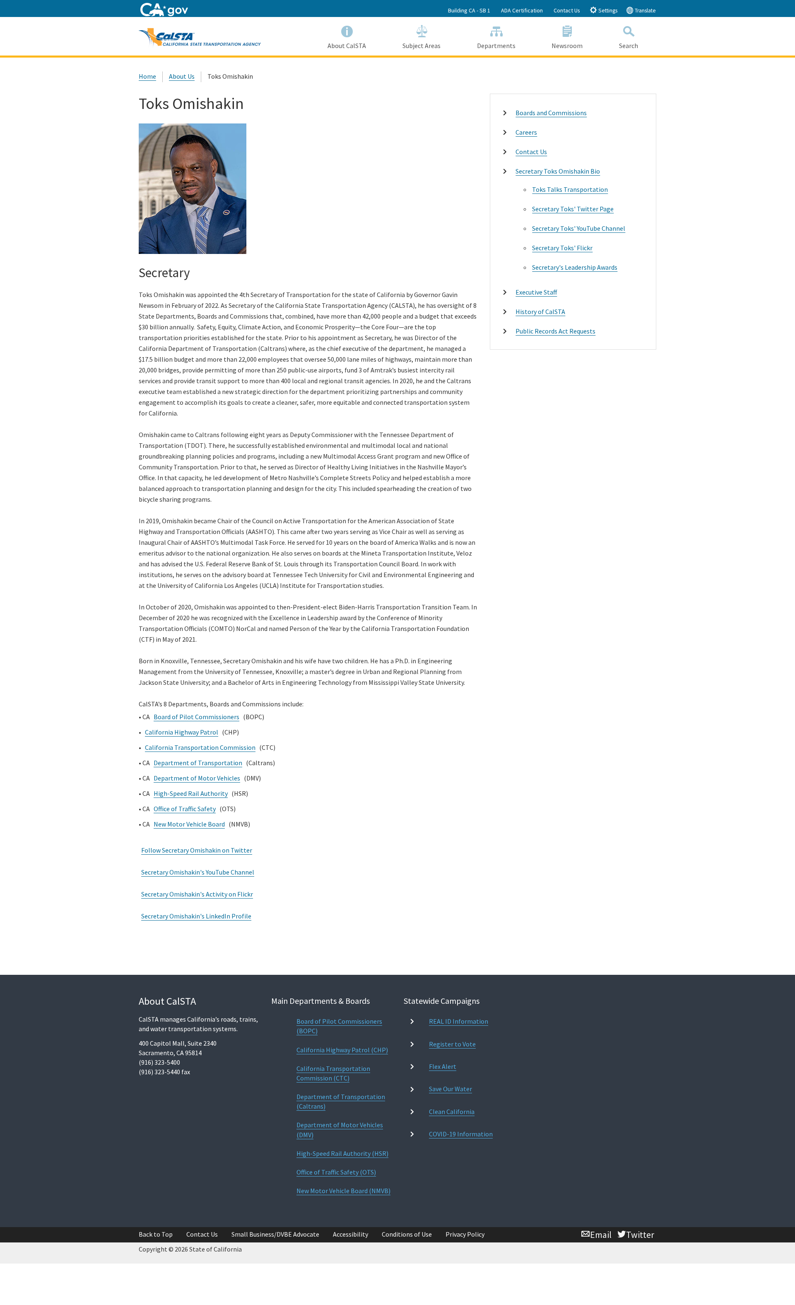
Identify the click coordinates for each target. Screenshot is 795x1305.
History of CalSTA (540, 311)
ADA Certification (522, 10)
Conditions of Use (407, 1234)
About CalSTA (347, 45)
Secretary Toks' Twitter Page (573, 209)
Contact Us (567, 10)
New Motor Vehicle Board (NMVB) (343, 1191)
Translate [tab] (645, 10)
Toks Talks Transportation (570, 189)
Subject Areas (421, 45)
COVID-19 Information (461, 1134)
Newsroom (567, 45)
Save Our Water (450, 1089)
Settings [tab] (607, 10)
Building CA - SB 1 (469, 10)
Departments (496, 45)
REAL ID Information (458, 1021)
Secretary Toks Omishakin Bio (558, 171)
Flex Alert (442, 1066)
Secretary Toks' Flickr (562, 248)
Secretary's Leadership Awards (574, 267)
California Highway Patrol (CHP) (342, 1050)
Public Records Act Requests (555, 331)
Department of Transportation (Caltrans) (340, 1101)
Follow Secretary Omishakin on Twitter (196, 850)
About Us (182, 76)
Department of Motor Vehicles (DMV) (339, 1129)
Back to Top (156, 1234)
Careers (526, 132)
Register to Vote (452, 1044)
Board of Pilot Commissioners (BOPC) (339, 1026)
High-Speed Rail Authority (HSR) (342, 1153)
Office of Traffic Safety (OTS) (336, 1172)
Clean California (452, 1111)
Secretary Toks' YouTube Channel (578, 228)
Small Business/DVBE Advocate (275, 1234)
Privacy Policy (465, 1234)
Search (628, 45)
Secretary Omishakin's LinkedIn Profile (196, 916)
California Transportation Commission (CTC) (333, 1073)
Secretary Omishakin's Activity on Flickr (197, 894)
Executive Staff (536, 292)
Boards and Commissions (551, 113)
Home (147, 76)
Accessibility (350, 1234)
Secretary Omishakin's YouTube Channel (197, 872)
